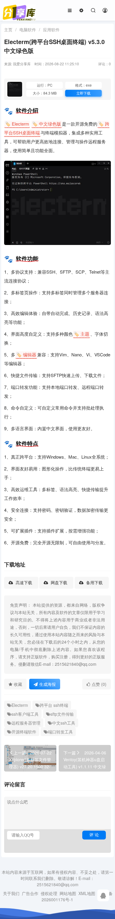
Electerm (20, 705)
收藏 (18, 684)
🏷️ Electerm (17, 124)
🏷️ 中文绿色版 (46, 124)
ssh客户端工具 (25, 714)
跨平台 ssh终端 (54, 705)
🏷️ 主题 (81, 334)
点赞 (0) (99, 684)
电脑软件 (27, 30)
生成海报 (47, 684)
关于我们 (11, 893)
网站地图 (68, 893)
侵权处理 (49, 893)
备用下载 (94, 583)
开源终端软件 (24, 732)
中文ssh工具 (63, 723)
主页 (8, 30)
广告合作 (30, 893)
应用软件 (51, 30)
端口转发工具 (60, 732)
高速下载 (23, 583)
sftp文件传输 (62, 714)
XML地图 (86, 893)
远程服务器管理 (26, 723)
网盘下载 (58, 583)
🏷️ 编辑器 (26, 354)
